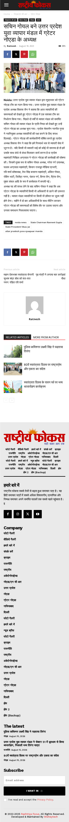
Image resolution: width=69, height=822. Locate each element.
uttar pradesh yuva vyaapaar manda (24, 231)
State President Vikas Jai (17, 226)
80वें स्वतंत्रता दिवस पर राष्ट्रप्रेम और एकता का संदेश (31, 755)
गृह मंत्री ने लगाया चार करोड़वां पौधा (50, 276)
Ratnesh (11, 46)
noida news (20, 222)
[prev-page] (6, 400)
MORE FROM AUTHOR (46, 337)
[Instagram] (18, 514)
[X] (16, 54)
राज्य (38, 20)
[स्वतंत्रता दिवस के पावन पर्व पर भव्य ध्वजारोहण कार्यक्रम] (13, 386)
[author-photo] (34, 314)
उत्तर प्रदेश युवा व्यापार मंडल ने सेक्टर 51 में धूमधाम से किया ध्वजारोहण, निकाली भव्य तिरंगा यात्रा (34, 743)
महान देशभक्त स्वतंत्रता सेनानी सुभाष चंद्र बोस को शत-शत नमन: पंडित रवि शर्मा (19, 278)
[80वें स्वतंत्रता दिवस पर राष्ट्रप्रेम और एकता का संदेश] (13, 369)
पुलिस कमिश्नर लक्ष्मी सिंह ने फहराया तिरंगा (25, 731)
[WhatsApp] (32, 54)
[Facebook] (7, 54)
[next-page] (12, 400)
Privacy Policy (45, 799)
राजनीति (7, 750)
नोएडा (32, 20)
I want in (32, 790)
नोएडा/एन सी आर (20, 14)
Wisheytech (51, 816)
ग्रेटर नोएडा (35, 14)
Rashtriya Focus (30, 814)
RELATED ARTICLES (17, 337)
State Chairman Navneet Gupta (46, 222)
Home (7, 14)
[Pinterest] (24, 54)
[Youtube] (38, 514)
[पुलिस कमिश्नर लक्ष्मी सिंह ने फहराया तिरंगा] (13, 351)
